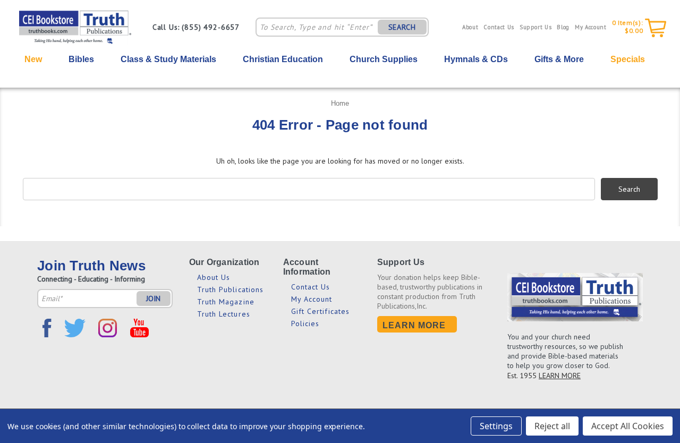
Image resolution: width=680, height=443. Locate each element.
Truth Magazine (225, 301)
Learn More (414, 325)
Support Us (536, 27)
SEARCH (402, 27)
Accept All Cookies (627, 426)
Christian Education (283, 59)
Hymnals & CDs (476, 59)
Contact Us (498, 27)
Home (340, 103)
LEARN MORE (560, 375)
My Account (591, 27)
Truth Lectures (223, 314)
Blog (563, 27)
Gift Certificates (320, 311)
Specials (627, 59)
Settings (496, 426)
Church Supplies (384, 59)
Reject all (552, 426)
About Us (214, 277)
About (470, 27)
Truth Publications (230, 289)
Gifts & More (559, 59)
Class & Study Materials (168, 59)
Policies (305, 323)
